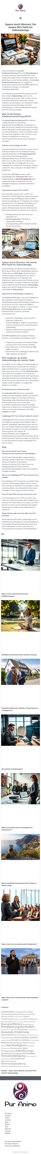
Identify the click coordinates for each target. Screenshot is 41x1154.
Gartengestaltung (32, 1029)
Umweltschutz (17, 1058)
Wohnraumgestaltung (13, 1063)
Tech (6, 1126)
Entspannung (28, 1024)
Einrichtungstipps (7, 1021)
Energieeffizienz (11, 1024)
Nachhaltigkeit (16, 1045)
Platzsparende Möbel (19, 1048)
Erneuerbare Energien (8, 1029)
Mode (7, 1122)
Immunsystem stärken (26, 1037)
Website (7, 1133)
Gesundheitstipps (19, 1035)
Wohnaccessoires (8, 1061)
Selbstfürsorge (24, 1050)
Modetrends (6, 1043)
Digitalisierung (18, 1019)
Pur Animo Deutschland (13, 1141)
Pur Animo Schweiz (11, 1143)
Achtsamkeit (7, 1012)
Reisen (7, 1124)
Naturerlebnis (30, 1046)
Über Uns (8, 1129)
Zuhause (8, 1115)
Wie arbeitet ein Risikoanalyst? (12, 769)
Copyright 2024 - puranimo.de (20, 1152)
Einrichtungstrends (19, 1021)
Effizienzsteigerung (30, 1019)
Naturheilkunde (5, 1048)
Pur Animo (8, 1113)
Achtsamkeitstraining (9, 1014)
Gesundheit (7, 1035)
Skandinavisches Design (11, 1054)
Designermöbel (18, 1016)
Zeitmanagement (23, 1066)
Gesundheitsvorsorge (32, 1035)
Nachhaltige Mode (20, 1043)
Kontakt (7, 1131)
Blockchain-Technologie (26, 1014)
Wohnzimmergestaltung (9, 1066)
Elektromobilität (29, 1021)
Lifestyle (4, 1071)
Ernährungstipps (21, 1029)
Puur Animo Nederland (12, 1146)
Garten (7, 1118)
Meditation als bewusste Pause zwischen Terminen (19, 655)
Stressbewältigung (13, 1055)
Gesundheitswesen (7, 1037)
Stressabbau (28, 1053)
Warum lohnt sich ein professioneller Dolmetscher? (19, 944)
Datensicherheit (7, 1016)
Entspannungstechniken (18, 1026)
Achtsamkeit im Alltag (23, 1012)
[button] (20, 18)
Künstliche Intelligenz (21, 1040)
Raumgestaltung (8, 1051)
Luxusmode (35, 1040)
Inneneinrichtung (5, 1040)
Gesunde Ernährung (15, 1032)
